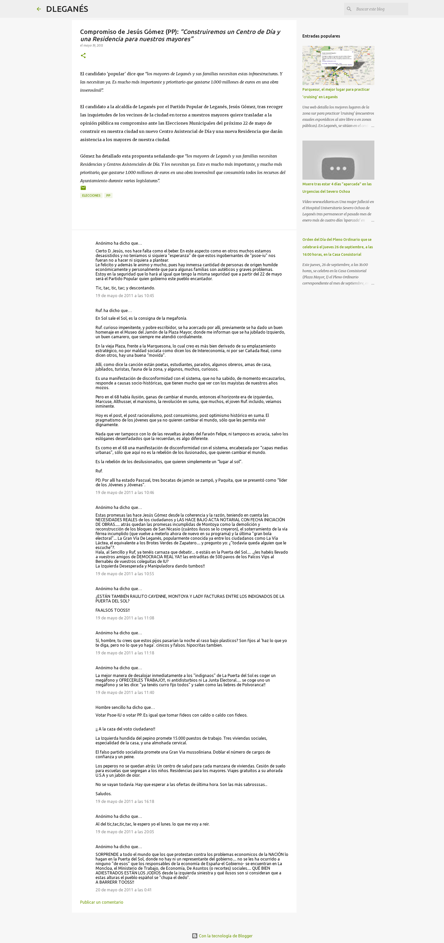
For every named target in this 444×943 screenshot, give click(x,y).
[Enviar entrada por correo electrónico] (83, 189)
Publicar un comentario (101, 902)
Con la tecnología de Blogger (225, 935)
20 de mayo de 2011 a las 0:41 (124, 889)
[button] (83, 55)
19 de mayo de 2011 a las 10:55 (125, 573)
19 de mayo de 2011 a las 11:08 (125, 618)
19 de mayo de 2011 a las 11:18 (125, 653)
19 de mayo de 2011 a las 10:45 (125, 295)
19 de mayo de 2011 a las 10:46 (125, 492)
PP (108, 195)
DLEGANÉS (67, 8)
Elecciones (91, 195)
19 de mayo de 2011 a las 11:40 (125, 692)
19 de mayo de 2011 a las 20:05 (125, 831)
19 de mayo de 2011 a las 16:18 (125, 801)
